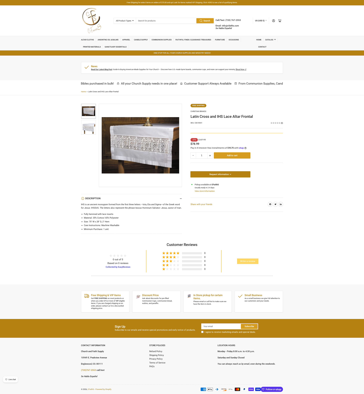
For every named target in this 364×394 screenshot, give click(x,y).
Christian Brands (198, 111)
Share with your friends (201, 204)
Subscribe (249, 326)
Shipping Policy (156, 355)
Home (258, 40)
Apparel (126, 40)
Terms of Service (157, 362)
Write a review (247, 261)
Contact (262, 47)
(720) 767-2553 (233, 20)
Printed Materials (92, 47)
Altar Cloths (87, 40)
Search (206, 20)
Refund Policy (155, 351)
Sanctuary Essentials (116, 47)
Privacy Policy (156, 359)
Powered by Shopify (103, 389)
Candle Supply (141, 40)
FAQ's (152, 366)
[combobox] (175, 21)
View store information (205, 191)
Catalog (269, 40)
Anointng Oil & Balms (108, 40)
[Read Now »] (241, 69)
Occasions (234, 40)
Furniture (220, 40)
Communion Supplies (162, 40)
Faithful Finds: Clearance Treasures (193, 40)
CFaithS (91, 389)
